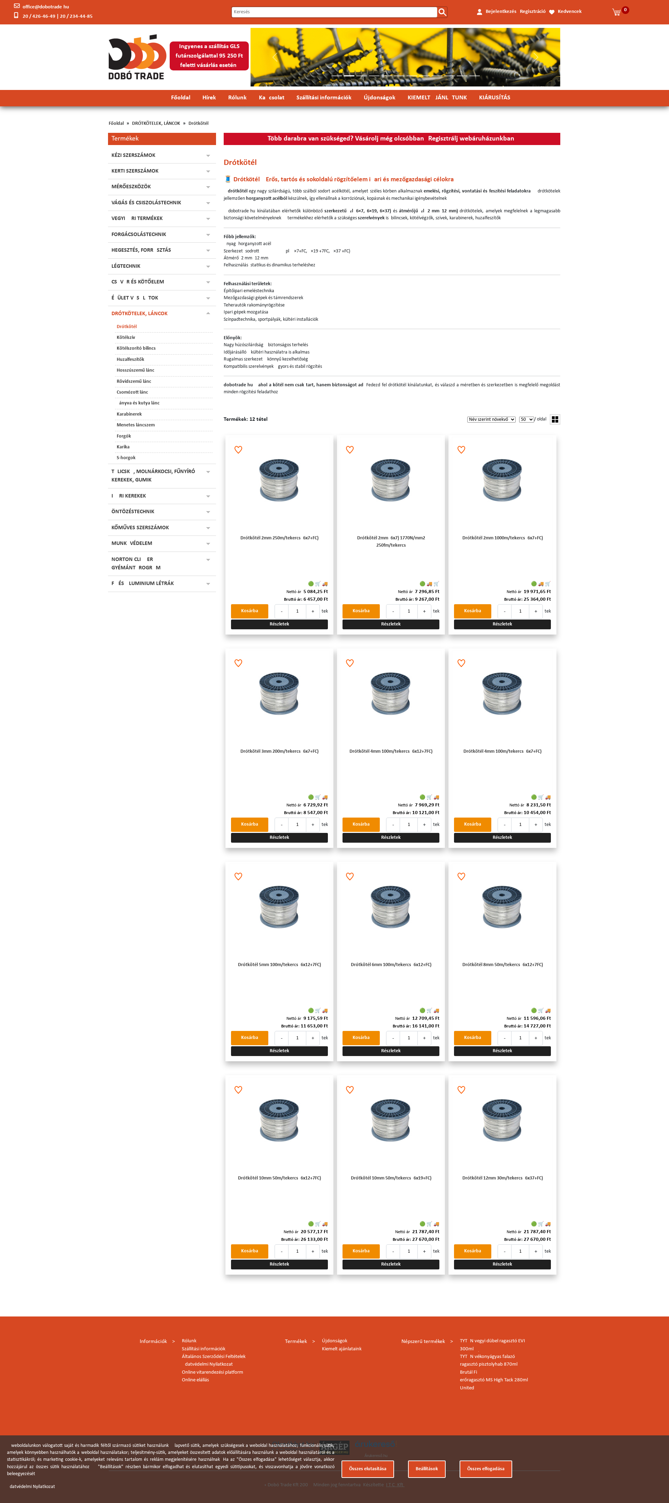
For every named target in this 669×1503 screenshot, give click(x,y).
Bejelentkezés (501, 11)
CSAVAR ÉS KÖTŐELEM (138, 282)
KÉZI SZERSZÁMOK (133, 155)
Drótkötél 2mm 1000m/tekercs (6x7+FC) (502, 538)
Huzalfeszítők (130, 359)
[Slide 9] (437, 76)
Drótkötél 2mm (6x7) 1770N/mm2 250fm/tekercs (391, 541)
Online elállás (195, 1380)
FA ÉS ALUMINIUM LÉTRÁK (143, 583)
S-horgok (126, 458)
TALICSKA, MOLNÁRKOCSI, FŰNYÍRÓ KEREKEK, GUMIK (153, 476)
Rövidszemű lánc (134, 381)
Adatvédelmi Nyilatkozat (207, 1364)
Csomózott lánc (132, 392)
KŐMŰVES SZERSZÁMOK (140, 528)
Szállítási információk (324, 98)
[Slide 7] (412, 76)
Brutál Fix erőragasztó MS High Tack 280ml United (494, 1380)
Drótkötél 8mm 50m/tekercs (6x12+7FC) (502, 965)
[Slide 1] (336, 76)
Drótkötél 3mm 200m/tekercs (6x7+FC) (279, 751)
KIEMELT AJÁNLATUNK (437, 98)
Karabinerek (129, 414)
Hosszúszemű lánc (135, 370)
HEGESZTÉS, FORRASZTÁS (141, 250)
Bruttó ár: (293, 599)
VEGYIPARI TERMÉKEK (137, 218)
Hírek (209, 98)
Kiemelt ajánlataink (342, 1349)
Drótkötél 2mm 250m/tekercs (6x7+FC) (279, 538)
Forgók (124, 436)
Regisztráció (533, 11)
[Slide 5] (387, 76)
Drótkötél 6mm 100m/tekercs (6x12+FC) (391, 965)
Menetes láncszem (136, 425)
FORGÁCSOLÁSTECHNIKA (141, 234)
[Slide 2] (349, 76)
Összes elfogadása (486, 1469)
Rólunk (237, 98)
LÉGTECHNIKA (128, 266)
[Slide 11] (462, 76)
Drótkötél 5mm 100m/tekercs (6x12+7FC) (279, 965)
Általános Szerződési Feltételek (214, 1356)
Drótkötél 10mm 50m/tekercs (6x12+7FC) (279, 1178)
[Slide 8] (424, 76)
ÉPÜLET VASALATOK (135, 298)
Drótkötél (198, 123)
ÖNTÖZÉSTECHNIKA (135, 512)
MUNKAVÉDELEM (132, 543)
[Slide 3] (361, 76)
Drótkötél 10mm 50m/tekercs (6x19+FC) (391, 1178)
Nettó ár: (294, 592)
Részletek (279, 624)
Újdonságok (379, 98)
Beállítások (427, 1469)
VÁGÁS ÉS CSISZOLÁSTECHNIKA (148, 203)
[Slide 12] (474, 76)
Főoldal (180, 98)
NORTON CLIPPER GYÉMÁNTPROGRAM (136, 564)
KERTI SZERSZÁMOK (135, 171)
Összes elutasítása (367, 1469)
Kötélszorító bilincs (136, 348)
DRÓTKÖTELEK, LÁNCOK (156, 123)
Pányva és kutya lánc (138, 403)
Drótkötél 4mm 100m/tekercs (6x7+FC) (502, 751)
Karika (123, 447)
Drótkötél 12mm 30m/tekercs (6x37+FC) (502, 1178)
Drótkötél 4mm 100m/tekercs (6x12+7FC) (390, 751)
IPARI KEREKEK (129, 496)
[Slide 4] (374, 76)
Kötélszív (126, 337)
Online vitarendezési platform (212, 1372)
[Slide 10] (449, 76)
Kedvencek (570, 11)
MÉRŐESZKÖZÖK (131, 187)
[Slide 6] (399, 76)
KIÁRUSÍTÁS (494, 98)
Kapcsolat (271, 98)
